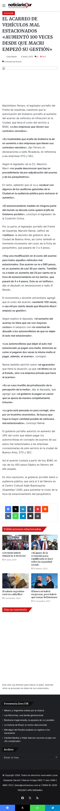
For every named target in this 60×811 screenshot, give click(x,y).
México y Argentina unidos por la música (24, 710)
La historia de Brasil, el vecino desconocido (25, 725)
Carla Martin (11, 56)
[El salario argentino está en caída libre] (15, 580)
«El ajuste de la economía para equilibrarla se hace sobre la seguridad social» (42, 559)
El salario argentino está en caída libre (13, 593)
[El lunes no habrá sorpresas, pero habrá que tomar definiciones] (44, 580)
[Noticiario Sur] (20, 5)
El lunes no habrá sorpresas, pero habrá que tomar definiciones (44, 594)
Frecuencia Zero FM (16, 703)
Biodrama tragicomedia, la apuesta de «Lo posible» (29, 720)
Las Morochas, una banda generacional (23, 715)
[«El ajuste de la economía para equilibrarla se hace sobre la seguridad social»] (44, 542)
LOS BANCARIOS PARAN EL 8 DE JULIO (14, 554)
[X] (15, 509)
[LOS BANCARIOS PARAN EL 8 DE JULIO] (15, 542)
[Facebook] (8, 509)
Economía (8, 13)
